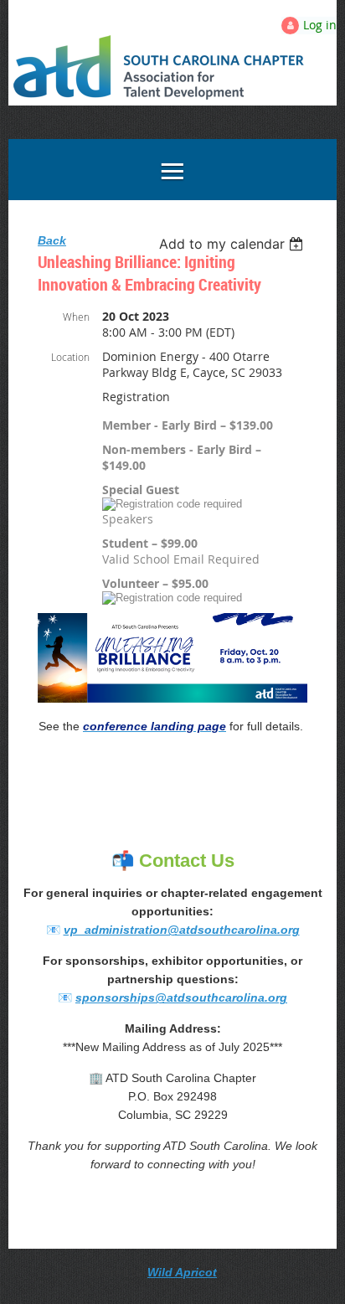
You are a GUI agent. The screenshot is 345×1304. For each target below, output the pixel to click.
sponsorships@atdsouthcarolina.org (181, 997)
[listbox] (233, 244)
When (76, 316)
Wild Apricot (182, 1272)
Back (52, 240)
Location (70, 356)
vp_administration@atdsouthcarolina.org (182, 929)
